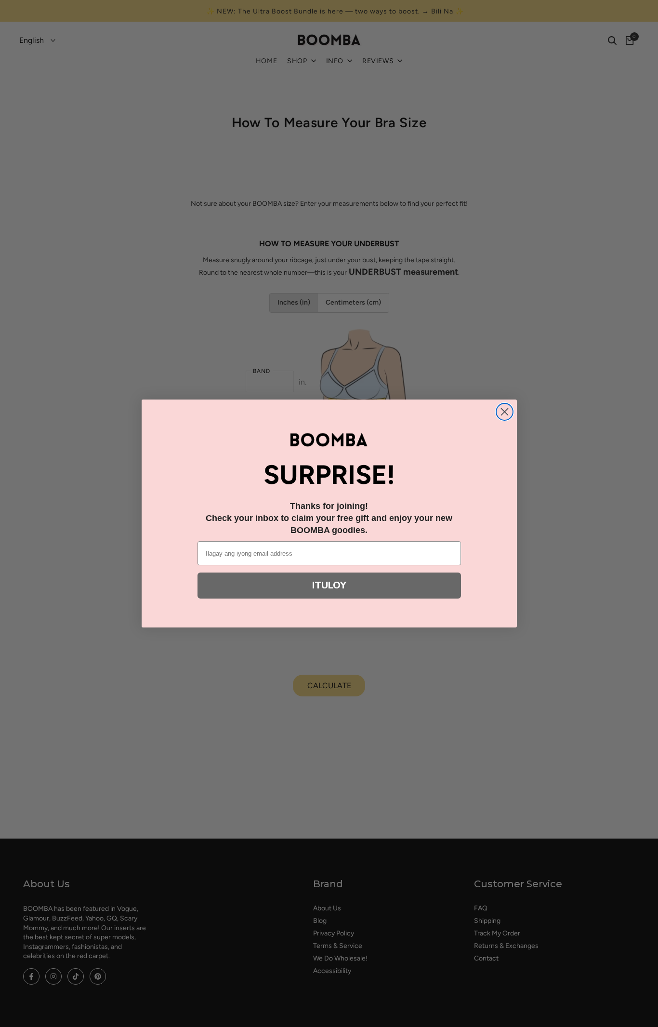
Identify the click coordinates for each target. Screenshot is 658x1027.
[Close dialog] (504, 411)
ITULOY (329, 585)
